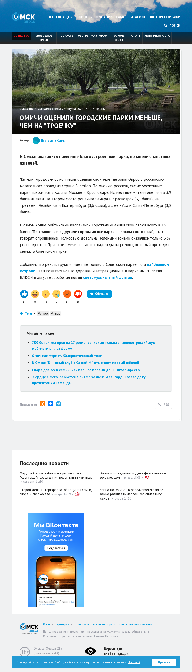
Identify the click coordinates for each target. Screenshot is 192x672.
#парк (55, 313)
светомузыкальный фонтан (107, 277)
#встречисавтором (92, 35)
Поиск (174, 25)
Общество (21, 35)
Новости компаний (94, 17)
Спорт (135, 35)
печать (100, 109)
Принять (164, 662)
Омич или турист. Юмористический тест (67, 355)
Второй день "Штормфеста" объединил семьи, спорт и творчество (56, 492)
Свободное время (44, 38)
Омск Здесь (23, 18)
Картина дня (61, 17)
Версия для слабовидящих (116, 651)
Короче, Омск (119, 38)
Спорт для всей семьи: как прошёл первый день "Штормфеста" (86, 369)
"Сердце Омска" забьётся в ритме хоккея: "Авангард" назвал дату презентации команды (56, 475)
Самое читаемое (131, 17)
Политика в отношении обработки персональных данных (113, 624)
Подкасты (66, 35)
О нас (47, 624)
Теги (28, 313)
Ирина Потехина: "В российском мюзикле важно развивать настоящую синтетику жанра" (131, 494)
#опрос (43, 313)
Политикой (134, 662)
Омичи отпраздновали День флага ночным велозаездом (133, 475)
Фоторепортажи (165, 17)
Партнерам (62, 624)
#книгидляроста (157, 35)
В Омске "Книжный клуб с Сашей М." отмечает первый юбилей (85, 362)
